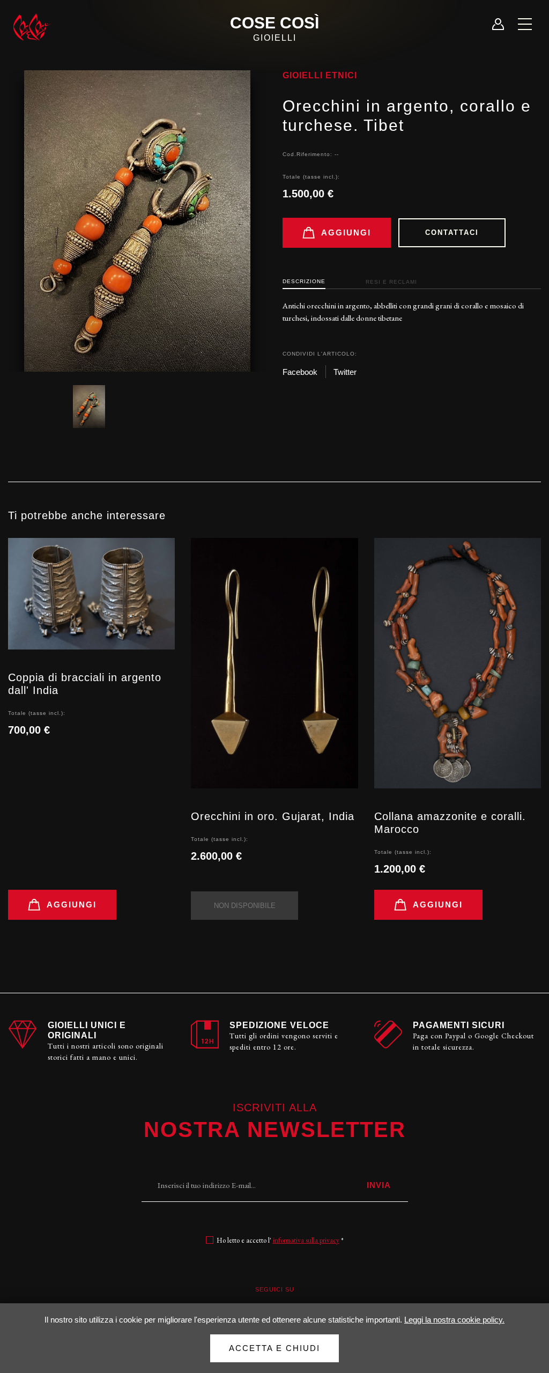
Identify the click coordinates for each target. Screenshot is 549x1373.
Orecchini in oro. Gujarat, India (272, 816)
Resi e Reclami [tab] (391, 282)
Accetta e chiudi (274, 1348)
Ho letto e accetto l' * (280, 1240)
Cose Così (274, 28)
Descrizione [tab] (304, 281)
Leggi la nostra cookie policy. (454, 1319)
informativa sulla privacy (306, 1240)
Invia (379, 1185)
